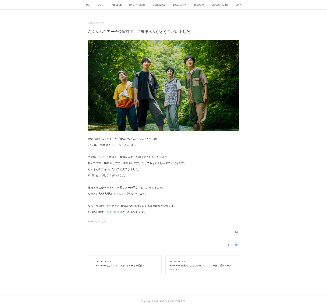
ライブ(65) (102, 221)
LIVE (100, 4)
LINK (238, 4)
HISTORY (199, 4)
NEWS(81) (92, 221)
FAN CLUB (116, 4)
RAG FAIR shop (137, 4)
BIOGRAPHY (180, 4)
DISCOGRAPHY (220, 4)
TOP (88, 4)
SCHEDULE (159, 4)
